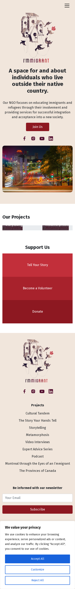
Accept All (37, 559)
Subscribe (37, 509)
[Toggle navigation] (67, 6)
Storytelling (37, 428)
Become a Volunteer (37, 288)
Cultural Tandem (38, 413)
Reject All (37, 580)
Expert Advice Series (37, 449)
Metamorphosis (37, 435)
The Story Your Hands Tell (37, 420)
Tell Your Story (37, 265)
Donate (37, 311)
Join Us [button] (38, 127)
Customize (37, 569)
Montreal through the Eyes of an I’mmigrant (37, 463)
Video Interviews (37, 442)
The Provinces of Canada (37, 471)
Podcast (38, 456)
